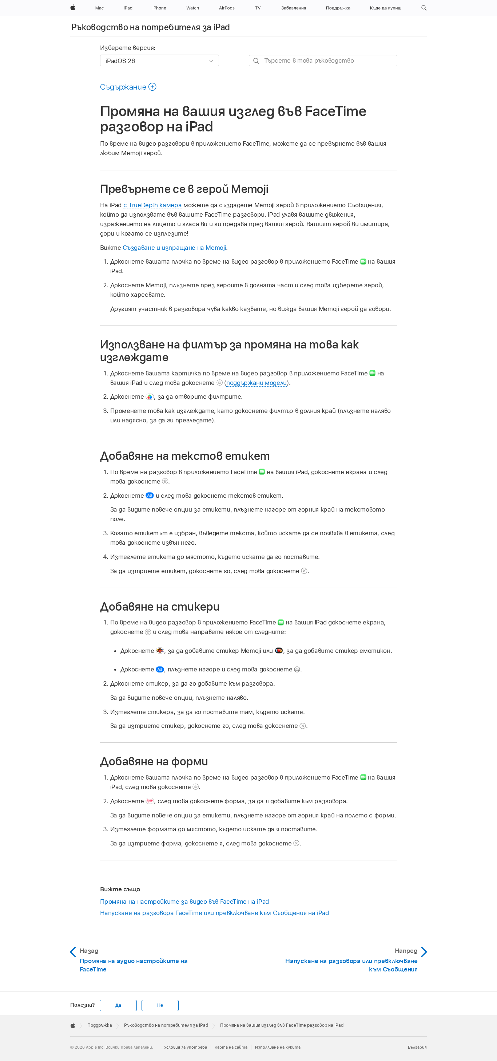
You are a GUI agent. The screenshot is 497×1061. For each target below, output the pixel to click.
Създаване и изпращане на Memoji (174, 247)
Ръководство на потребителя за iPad (150, 27)
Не (160, 1005)
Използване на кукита (278, 1047)
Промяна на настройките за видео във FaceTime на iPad (184, 901)
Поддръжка (99, 1025)
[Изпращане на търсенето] (257, 61)
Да (118, 1005)
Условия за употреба (185, 1047)
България (417, 1047)
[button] (424, 8)
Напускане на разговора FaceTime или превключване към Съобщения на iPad (214, 912)
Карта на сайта (231, 1047)
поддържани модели (256, 382)
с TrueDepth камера (152, 205)
